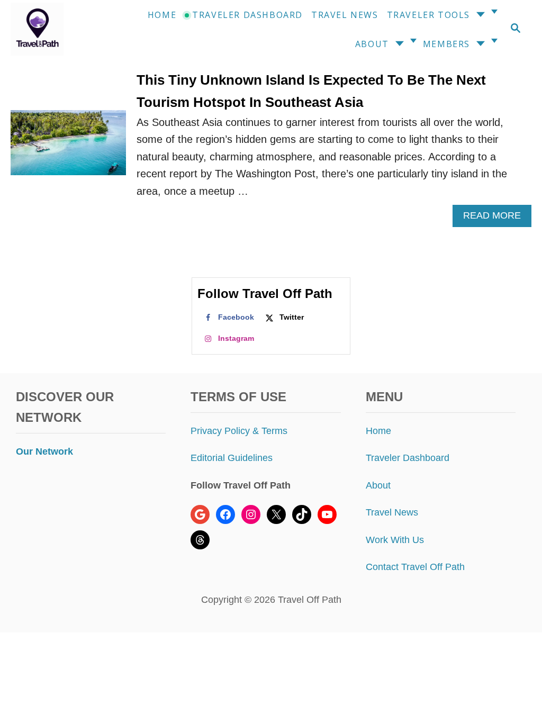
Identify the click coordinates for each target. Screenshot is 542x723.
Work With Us (395, 540)
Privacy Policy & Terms (239, 431)
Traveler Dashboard (407, 458)
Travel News (392, 512)
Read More (496, 218)
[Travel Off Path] (44, 29)
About (378, 485)
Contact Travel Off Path (415, 567)
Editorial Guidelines (232, 458)
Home (378, 431)
